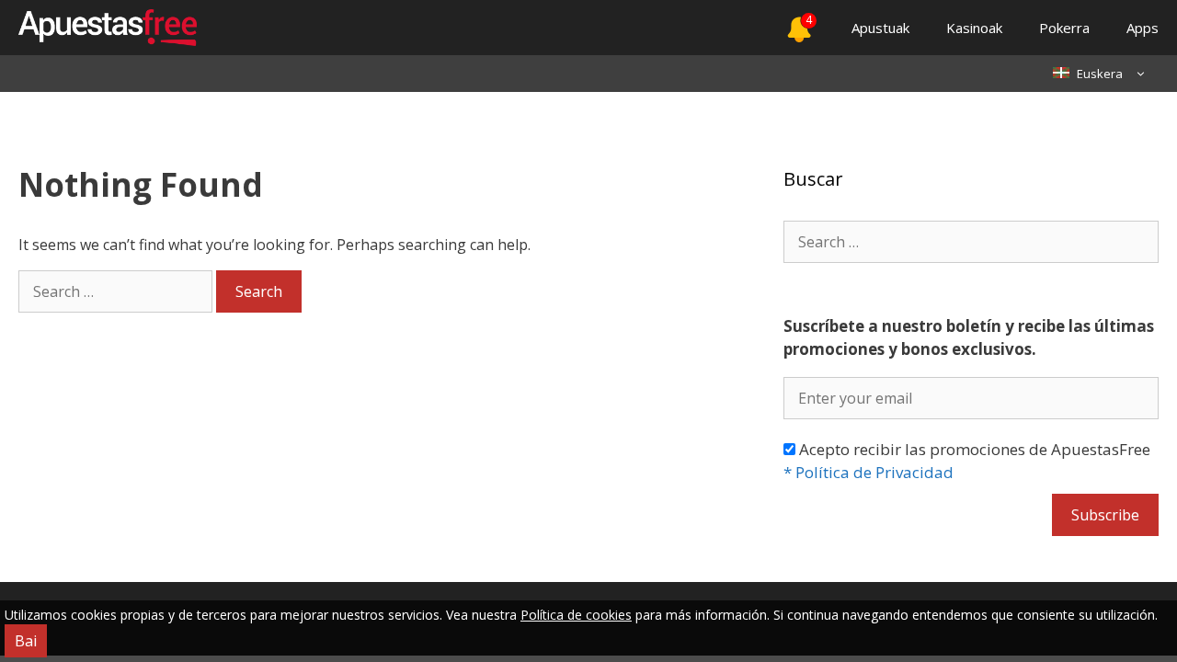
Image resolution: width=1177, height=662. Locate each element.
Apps (1142, 27)
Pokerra (1064, 27)
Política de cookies (576, 614)
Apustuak (880, 27)
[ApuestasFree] (98, 27)
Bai (26, 641)
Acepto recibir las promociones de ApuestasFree (966, 461)
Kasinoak (974, 27)
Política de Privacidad (868, 472)
